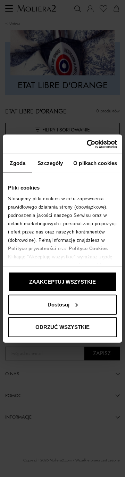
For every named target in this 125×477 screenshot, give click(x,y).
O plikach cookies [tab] (95, 163)
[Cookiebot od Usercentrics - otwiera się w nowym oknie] (88, 143)
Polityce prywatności (32, 248)
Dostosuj (58, 304)
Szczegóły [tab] (50, 163)
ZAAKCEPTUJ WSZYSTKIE (62, 282)
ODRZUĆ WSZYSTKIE (62, 327)
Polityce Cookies (88, 248)
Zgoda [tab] (17, 163)
